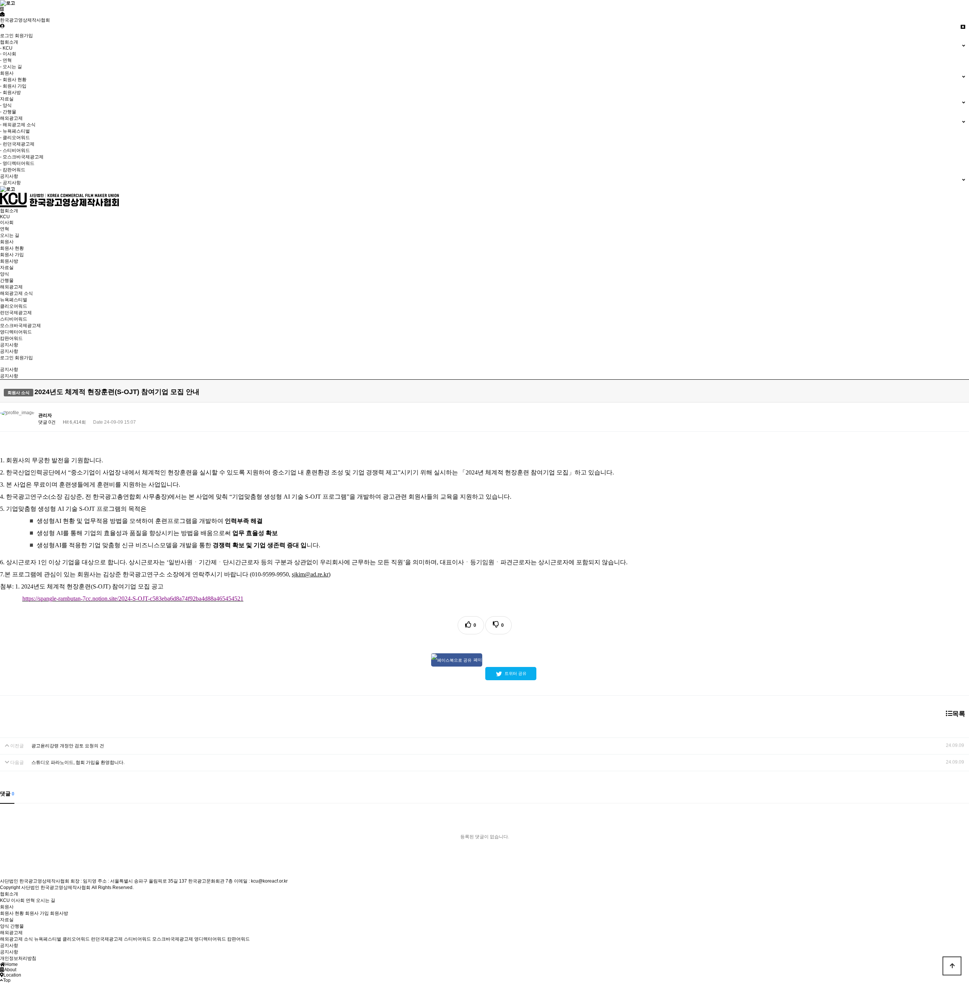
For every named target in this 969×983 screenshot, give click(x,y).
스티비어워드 (13, 319)
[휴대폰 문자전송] (2, 14)
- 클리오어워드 (15, 137)
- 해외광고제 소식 (18, 124)
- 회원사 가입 (13, 86)
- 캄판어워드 (12, 169)
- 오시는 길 (11, 66)
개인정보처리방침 (18, 958)
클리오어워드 (13, 306)
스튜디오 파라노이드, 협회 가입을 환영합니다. (78, 762)
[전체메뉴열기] (2, 9)
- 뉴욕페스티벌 (15, 131)
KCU (5, 216)
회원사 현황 (12, 248)
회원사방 (9, 261)
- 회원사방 (10, 92)
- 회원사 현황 (13, 79)
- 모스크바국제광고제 (22, 157)
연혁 (4, 229)
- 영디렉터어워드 (17, 163)
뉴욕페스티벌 (13, 299)
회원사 (7, 241)
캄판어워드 (11, 338)
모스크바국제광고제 (20, 325)
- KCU (6, 48)
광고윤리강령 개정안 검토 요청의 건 (67, 745)
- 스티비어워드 (15, 150)
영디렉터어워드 (16, 332)
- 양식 (6, 105)
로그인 (7, 35)
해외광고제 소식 (16, 293)
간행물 (7, 280)
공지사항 (9, 344)
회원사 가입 (12, 254)
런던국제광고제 (16, 312)
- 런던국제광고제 (17, 144)
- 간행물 (8, 111)
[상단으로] (952, 965)
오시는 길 (9, 235)
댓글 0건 (47, 422)
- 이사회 (8, 53)
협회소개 (9, 210)
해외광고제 (11, 287)
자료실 (7, 267)
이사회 (7, 222)
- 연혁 (6, 60)
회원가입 (24, 35)
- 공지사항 (10, 182)
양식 (4, 274)
